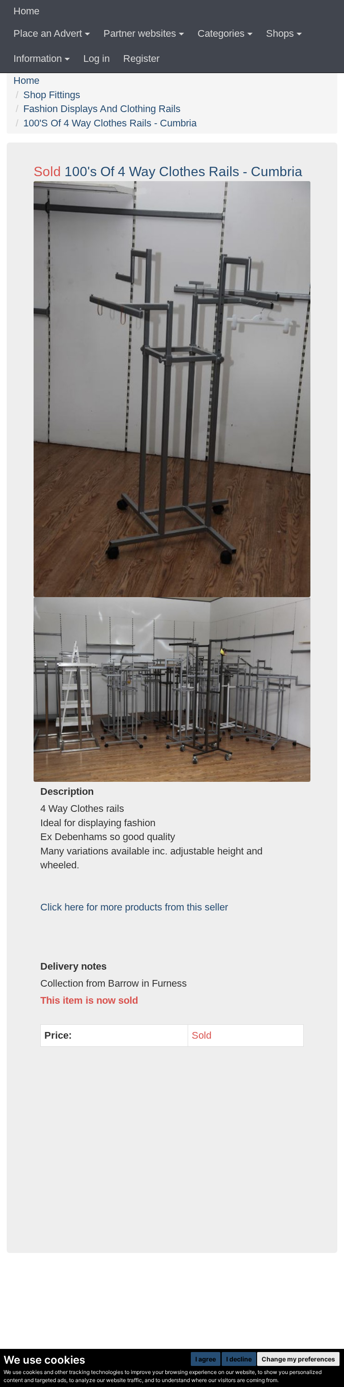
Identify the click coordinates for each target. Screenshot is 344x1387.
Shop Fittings (51, 94)
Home (26, 11)
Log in (96, 58)
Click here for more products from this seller (134, 907)
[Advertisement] (172, 1155)
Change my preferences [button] (298, 1359)
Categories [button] (221, 33)
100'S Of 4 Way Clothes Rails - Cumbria (110, 123)
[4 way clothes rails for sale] (172, 389)
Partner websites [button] (139, 33)
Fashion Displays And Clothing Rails (102, 108)
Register (141, 58)
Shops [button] (280, 33)
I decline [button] (239, 1359)
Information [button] (37, 58)
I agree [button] (205, 1359)
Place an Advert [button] (47, 33)
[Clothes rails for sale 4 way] (172, 689)
